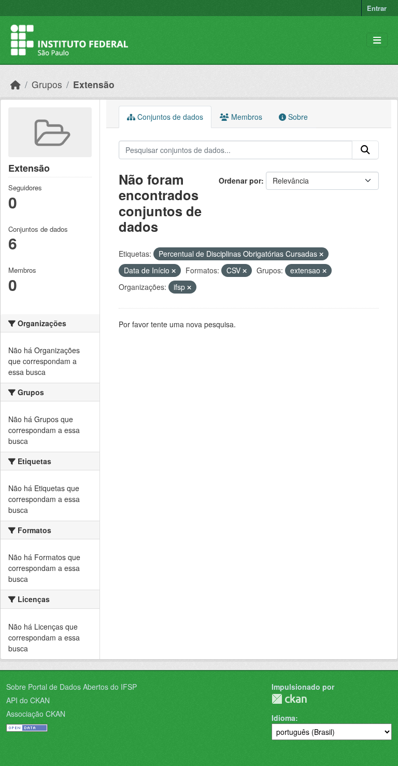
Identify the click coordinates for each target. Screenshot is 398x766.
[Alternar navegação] (377, 40)
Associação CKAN (35, 713)
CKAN (289, 698)
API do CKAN (28, 700)
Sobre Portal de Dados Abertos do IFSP (71, 686)
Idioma (283, 718)
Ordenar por (240, 180)
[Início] (15, 84)
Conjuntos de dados (169, 117)
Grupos (47, 84)
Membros (245, 117)
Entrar (377, 8)
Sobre (297, 117)
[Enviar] (365, 150)
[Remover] (321, 254)
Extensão (94, 84)
